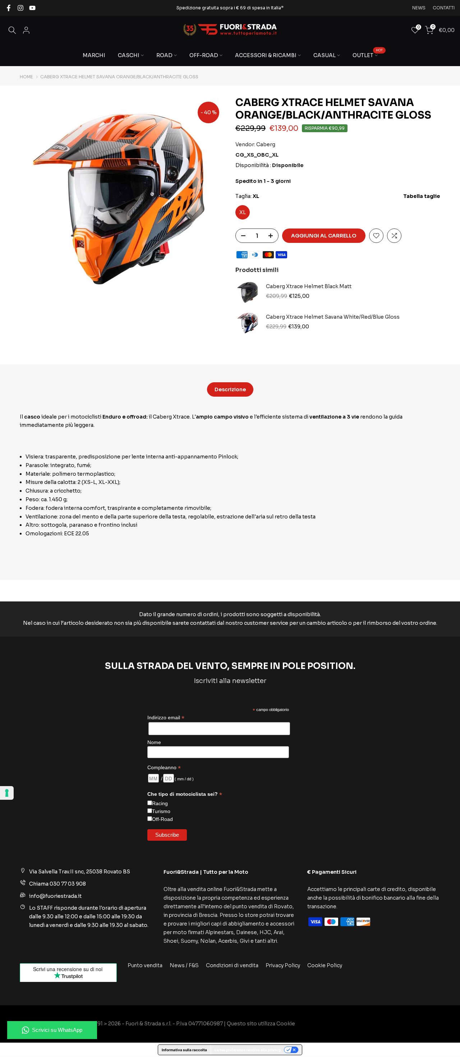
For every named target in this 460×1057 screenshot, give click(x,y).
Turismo (161, 811)
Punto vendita (145, 965)
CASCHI (128, 55)
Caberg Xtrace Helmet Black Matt (308, 286)
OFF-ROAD (203, 55)
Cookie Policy (324, 965)
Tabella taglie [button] (421, 196)
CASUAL (324, 55)
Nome (154, 742)
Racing (160, 803)
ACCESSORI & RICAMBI (265, 55)
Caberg (265, 144)
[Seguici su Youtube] (32, 8)
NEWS (419, 7)
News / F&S (184, 965)
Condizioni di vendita (232, 965)
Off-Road (162, 819)
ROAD (164, 55)
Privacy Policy (283, 965)
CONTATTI (444, 7)
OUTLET (368, 55)
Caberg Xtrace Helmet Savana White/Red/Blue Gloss (333, 317)
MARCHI (94, 55)
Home (26, 77)
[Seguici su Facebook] (8, 8)
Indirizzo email (165, 717)
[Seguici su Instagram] (20, 8)
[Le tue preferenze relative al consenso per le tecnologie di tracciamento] (7, 793)
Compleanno (164, 767)
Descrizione (230, 389)
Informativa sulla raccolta (184, 1050)
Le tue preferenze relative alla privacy (248, 1050)
